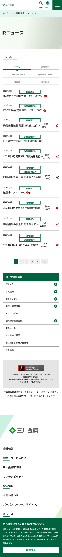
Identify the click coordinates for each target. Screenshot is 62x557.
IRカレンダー (12, 313)
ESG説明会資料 (12, 141)
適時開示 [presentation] (45, 66)
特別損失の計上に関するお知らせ (21, 224)
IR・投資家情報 (18, 13)
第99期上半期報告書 (14, 95)
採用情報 (8, 486)
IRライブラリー (13, 298)
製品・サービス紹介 (14, 458)
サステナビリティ (13, 476)
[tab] (17, 67)
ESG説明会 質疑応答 (15, 110)
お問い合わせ (10, 495)
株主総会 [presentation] (45, 82)
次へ (44, 261)
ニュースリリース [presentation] (17, 74)
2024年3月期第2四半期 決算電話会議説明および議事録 (23, 156)
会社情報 (8, 448)
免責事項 (10, 350)
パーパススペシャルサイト (18, 504)
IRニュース (11, 327)
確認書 (7, 192)
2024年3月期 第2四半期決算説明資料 (22, 245)
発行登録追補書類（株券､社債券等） (22, 125)
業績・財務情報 (13, 306)
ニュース (8, 514)
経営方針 (10, 284)
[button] (41, 5)
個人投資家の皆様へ (15, 320)
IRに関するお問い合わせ (17, 342)
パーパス (48, 7)
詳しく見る (7, 543)
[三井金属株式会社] (11, 4)
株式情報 (10, 291)
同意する (31, 550)
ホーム (5, 13)
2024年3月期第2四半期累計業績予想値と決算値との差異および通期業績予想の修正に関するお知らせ (23, 207)
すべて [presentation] (17, 66)
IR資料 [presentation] (17, 82)
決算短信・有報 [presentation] (45, 74)
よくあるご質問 (13, 335)
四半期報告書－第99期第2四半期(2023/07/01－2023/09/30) (23, 177)
